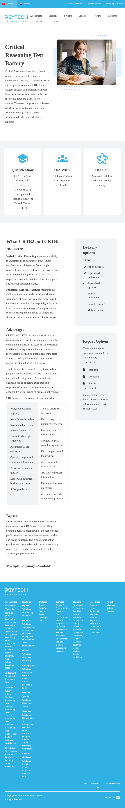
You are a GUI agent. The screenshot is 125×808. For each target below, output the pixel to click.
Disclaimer (109, 783)
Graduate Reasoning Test (10, 700)
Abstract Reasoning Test (10, 727)
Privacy (116, 783)
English (27, 4)
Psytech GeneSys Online (43, 608)
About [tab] (111, 606)
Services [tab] (62, 626)
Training (97, 15)
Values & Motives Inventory (9, 652)
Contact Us (40, 21)
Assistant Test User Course (77, 645)
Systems (68, 15)
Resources (113, 15)
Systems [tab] (43, 611)
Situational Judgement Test (10, 679)
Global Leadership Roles (27, 684)
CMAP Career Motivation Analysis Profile (27, 770)
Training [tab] (79, 629)
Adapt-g (8, 694)
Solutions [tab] (28, 689)
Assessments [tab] (11, 684)
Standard (93, 369)
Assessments (36, 15)
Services (82, 15)
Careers (110, 611)
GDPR (84, 783)
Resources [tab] (95, 617)
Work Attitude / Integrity (26, 733)
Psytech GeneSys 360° (43, 617)
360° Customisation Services (62, 617)
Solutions (53, 15)
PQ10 (7, 668)
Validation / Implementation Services (63, 638)
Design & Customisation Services (62, 608)
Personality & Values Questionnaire (11, 628)
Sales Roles (27, 672)
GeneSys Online (75, 4)
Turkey (9, 4)
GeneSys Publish (94, 4)
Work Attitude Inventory (9, 662)
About (55, 21)
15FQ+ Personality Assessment (10, 619)
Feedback (93, 376)
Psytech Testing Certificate (77, 654)
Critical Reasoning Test (10, 718)
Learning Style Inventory (9, 763)
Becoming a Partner (114, 4)
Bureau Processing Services (61, 648)
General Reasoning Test (10, 709)
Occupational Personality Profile (11, 637)
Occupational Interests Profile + (11, 754)
